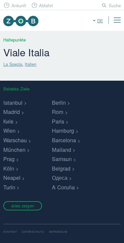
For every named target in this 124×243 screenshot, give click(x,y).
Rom (57, 112)
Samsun (62, 159)
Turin (9, 187)
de (100, 20)
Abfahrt (46, 5)
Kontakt (10, 231)
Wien (9, 130)
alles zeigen (22, 205)
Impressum (58, 231)
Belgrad (61, 168)
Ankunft (19, 5)
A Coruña (63, 187)
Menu (117, 20)
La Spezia (12, 64)
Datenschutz (33, 231)
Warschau (15, 140)
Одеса (59, 177)
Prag (9, 159)
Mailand (61, 149)
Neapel (12, 177)
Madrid (11, 112)
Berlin (59, 102)
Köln (8, 168)
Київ (8, 121)
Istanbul (12, 102)
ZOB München (20, 21)
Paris (58, 121)
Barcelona (64, 140)
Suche (115, 5)
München (14, 149)
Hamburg (63, 130)
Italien (30, 64)
